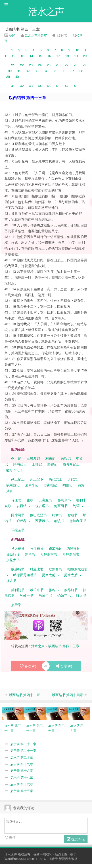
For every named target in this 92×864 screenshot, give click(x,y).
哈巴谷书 (23, 520)
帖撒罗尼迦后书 (25, 574)
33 (36, 70)
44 (40, 85)
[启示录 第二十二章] (13, 713)
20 (85, 55)
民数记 (66, 458)
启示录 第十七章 (21, 777)
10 (77, 50)
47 (66, 85)
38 (81, 70)
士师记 (36, 464)
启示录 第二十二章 (23, 744)
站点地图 (61, 854)
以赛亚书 (45, 499)
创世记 (16, 458)
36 (63, 70)
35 (54, 70)
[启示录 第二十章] (57, 713)
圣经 (11, 35)
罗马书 (30, 554)
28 (75, 65)
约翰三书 (64, 595)
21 (13, 65)
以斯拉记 (13, 485)
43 (31, 85)
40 (17, 76)
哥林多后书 (71, 554)
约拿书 (57, 514)
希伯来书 (36, 589)
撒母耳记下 (14, 470)
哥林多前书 (48, 554)
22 (22, 65)
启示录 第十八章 (21, 770)
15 (40, 55)
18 (67, 55)
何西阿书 (60, 505)
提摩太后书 (72, 574)
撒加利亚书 (77, 520)
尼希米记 (31, 485)
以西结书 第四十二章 (24, 694)
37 (72, 70)
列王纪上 (18, 479)
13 (22, 55)
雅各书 (54, 589)
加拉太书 (13, 559)
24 (40, 65)
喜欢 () (30, 666)
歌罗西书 (55, 569)
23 (31, 65)
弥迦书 (72, 514)
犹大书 (81, 595)
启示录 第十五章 (21, 790)
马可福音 (36, 548)
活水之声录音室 (36, 35)
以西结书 (23, 505)
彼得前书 (70, 589)
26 (57, 65)
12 (13, 55)
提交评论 (78, 839)
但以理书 (42, 505)
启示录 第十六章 (21, 784)
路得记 (52, 464)
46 (57, 85)
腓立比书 (36, 569)
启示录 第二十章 (21, 757)
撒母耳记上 (71, 464)
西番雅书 (42, 520)
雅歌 (30, 499)
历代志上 (55, 479)
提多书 (11, 580)
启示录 (16, 604)
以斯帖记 (50, 485)
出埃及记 (33, 458)
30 (10, 70)
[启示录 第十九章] (79, 713)
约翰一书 (26, 595)
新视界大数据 (68, 858)
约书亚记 (20, 464)
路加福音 (55, 548)
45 (48, 85)
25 (48, 65)
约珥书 (78, 505)
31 (19, 70)
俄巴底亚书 (38, 514)
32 (27, 70)
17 (58, 55)
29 (84, 65)
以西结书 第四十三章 (22, 29)
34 (45, 70)
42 (22, 85)
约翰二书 (45, 595)
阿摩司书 (18, 514)
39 (8, 76)
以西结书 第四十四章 (67, 694)
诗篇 (81, 485)
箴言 (9, 490)
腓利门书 (18, 589)
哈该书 (59, 520)
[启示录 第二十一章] (35, 713)
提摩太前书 (50, 574)
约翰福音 (73, 548)
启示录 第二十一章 (23, 750)
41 (13, 85)
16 (49, 55)
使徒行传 (13, 554)
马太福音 (18, 548)
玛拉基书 (18, 529)
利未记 (50, 458)
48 (75, 85)
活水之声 (38, 645)
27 (66, 65)
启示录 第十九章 (21, 764)
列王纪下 (36, 479)
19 (76, 55)
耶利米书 (64, 499)
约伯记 (68, 485)
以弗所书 (18, 569)
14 (31, 55)
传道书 (16, 499)
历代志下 (74, 479)
